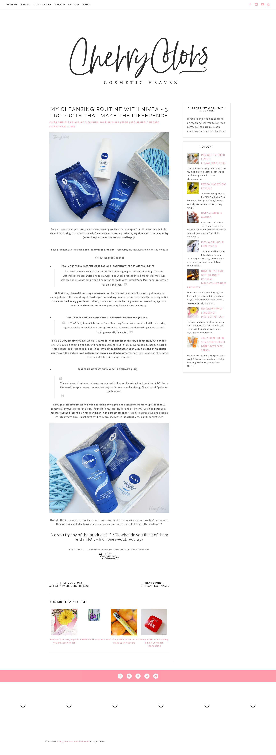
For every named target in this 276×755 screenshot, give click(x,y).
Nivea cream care (123, 122)
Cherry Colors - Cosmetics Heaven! (73, 741)
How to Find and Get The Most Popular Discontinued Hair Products (206, 279)
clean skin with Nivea (64, 122)
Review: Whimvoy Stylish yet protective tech (212, 312)
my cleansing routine (96, 122)
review (141, 122)
